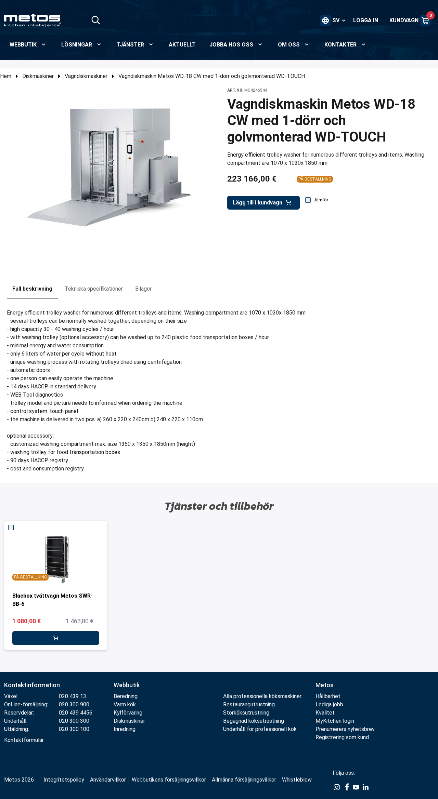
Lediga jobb (329, 704)
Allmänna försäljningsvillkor (244, 779)
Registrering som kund (342, 737)
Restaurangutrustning (249, 704)
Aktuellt (182, 44)
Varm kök (125, 704)
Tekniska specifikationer (94, 288)
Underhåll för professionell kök (260, 729)
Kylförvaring (128, 712)
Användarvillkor (108, 779)
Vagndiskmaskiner (86, 76)
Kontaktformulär (24, 740)
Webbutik (127, 685)
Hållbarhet (327, 696)
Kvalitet (325, 712)
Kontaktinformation (32, 685)
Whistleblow (297, 779)
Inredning (125, 729)
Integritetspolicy (63, 779)
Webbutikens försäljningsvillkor (169, 779)
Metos (324, 685)
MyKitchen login (334, 721)
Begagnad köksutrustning (253, 721)
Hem (5, 76)
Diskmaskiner (38, 76)
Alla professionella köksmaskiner (262, 696)
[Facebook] (346, 787)
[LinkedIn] (365, 787)
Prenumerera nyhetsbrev (345, 729)
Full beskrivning (32, 288)
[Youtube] (356, 787)
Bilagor (143, 288)
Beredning (126, 696)
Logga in (365, 20)
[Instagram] (337, 787)
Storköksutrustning (246, 712)
